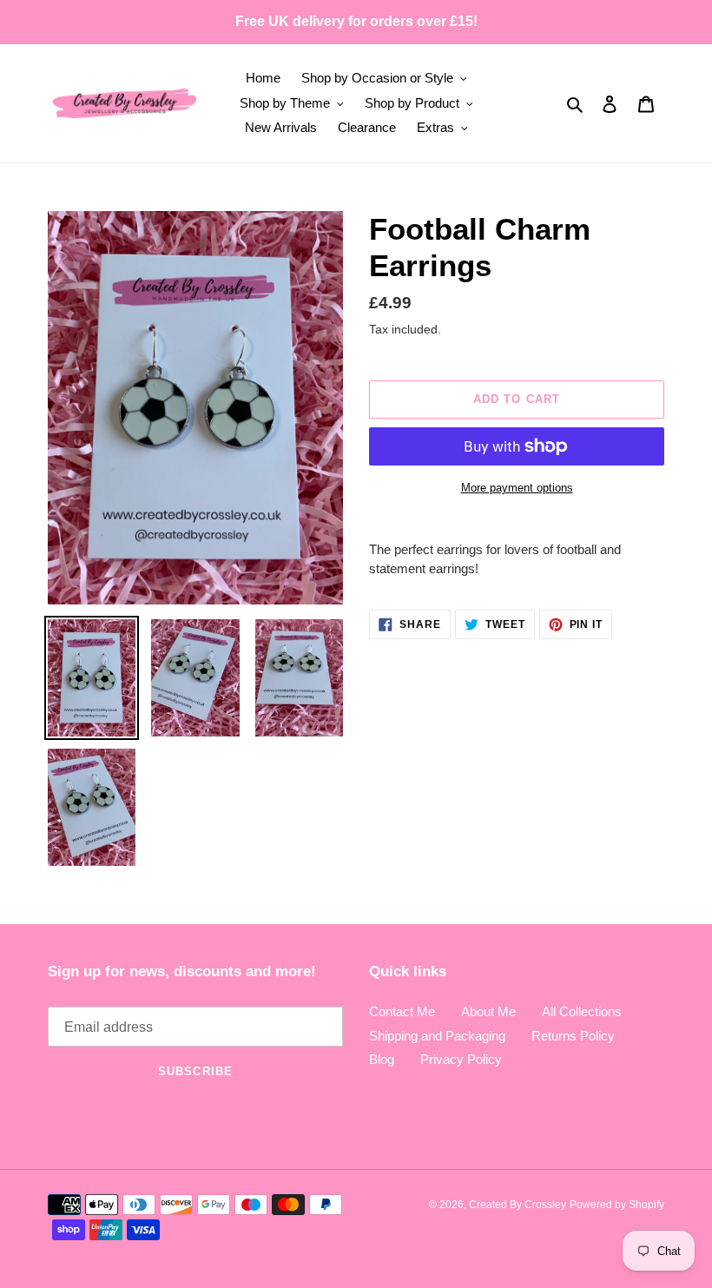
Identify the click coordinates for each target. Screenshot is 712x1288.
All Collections (582, 1011)
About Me (488, 1011)
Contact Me (402, 1011)
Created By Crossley (517, 1205)
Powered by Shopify (617, 1205)
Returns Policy (573, 1035)
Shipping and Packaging (437, 1035)
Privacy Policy (461, 1059)
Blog (381, 1059)
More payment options (517, 487)
